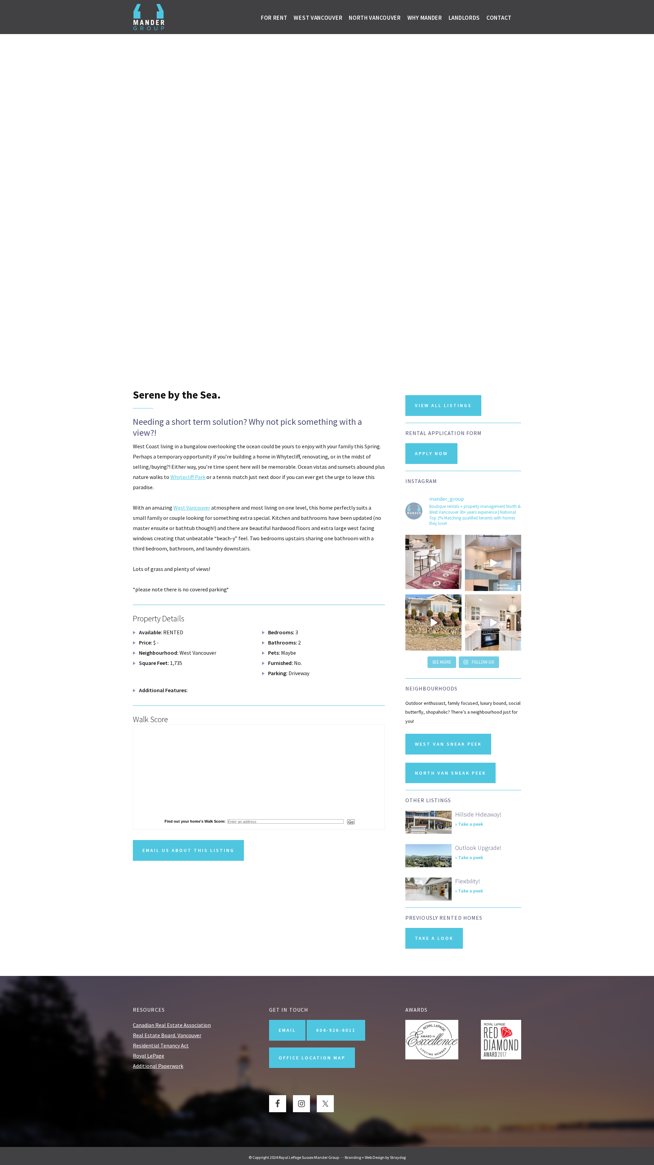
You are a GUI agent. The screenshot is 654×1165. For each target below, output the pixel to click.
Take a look (434, 938)
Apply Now (431, 453)
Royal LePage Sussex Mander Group (309, 1157)
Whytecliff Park (187, 476)
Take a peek (470, 824)
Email (287, 1030)
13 (315, 357)
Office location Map (312, 1058)
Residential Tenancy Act (161, 1045)
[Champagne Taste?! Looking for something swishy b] (493, 622)
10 (298, 357)
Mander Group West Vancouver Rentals (149, 17)
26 (391, 357)
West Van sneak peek (448, 744)
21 (362, 357)
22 (367, 357)
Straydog (398, 1157)
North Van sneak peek (450, 773)
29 (408, 357)
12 (310, 357)
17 (339, 357)
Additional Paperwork (158, 1065)
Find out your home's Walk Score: (195, 821)
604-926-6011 (336, 1030)
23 (373, 357)
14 (321, 357)
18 (344, 357)
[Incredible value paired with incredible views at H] (493, 563)
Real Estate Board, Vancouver (167, 1035)
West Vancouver (191, 507)
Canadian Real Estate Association (172, 1025)
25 (385, 357)
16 (333, 357)
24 (379, 357)
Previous (8, 183)
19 (350, 357)
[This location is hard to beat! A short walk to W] (433, 622)
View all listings (443, 405)
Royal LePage (148, 1055)
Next (645, 183)
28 (402, 357)
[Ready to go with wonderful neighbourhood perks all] (433, 563)
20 (356, 357)
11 (304, 357)
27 (396, 357)
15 (327, 357)
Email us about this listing (188, 850)
